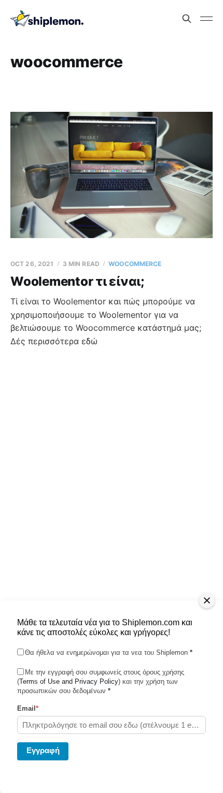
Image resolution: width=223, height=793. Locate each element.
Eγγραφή (43, 750)
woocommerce (134, 264)
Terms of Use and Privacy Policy (68, 681)
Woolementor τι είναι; (77, 281)
